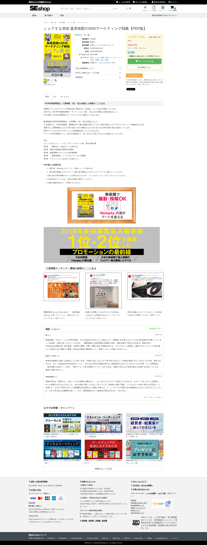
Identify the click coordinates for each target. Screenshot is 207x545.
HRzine (127, 538)
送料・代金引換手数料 (39, 482)
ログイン (174, 2)
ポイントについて (139, 482)
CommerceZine (92, 538)
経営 (91, 58)
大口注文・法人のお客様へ (142, 485)
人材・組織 (104, 60)
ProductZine (138, 538)
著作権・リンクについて (138, 508)
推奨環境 (79, 77)
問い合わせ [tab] (64, 97)
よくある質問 (124, 2)
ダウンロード (163, 10)
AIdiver (149, 538)
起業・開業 (95, 60)
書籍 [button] (34, 15)
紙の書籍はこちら (144, 67)
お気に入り (145, 10)
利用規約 (133, 500)
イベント (175, 538)
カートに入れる (146, 61)
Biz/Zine (105, 538)
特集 (62, 15)
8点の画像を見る (49, 84)
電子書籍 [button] (48, 15)
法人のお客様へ (142, 2)
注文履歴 (153, 10)
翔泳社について (135, 510)
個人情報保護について (137, 505)
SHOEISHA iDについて (137, 513)
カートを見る (173, 9)
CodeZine (51, 538)
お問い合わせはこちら (141, 489)
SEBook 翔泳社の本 (36, 538)
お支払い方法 (35, 490)
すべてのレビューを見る (153, 397)
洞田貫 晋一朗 (80, 35)
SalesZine (116, 538)
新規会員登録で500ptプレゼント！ (165, 15)
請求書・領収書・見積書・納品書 (94, 521)
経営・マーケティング (113, 58)
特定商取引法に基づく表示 (139, 503)
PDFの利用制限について (85, 68)
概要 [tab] (47, 97)
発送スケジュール (88, 482)
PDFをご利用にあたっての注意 (87, 73)
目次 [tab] (54, 97)
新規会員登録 (159, 2)
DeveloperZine (162, 538)
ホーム (46, 22)
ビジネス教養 (99, 58)
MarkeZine (63, 538)
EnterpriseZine (76, 538)
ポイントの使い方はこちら (137, 48)
